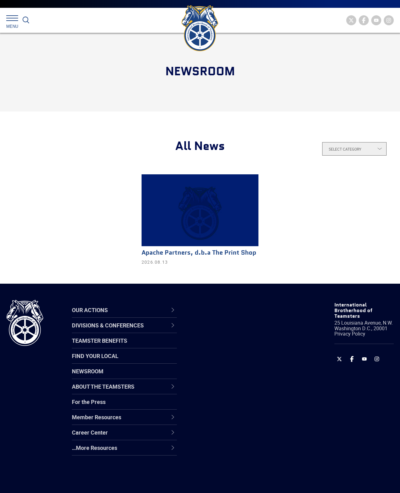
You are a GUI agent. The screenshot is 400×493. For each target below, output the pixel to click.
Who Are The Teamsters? (230, 331)
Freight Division (218, 451)
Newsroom (87, 371)
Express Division (219, 421)
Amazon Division (219, 346)
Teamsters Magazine (225, 346)
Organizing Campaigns (227, 331)
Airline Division (217, 331)
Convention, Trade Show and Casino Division (234, 406)
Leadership (213, 346)
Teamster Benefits (99, 340)
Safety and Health (221, 361)
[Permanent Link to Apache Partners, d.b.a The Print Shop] (200, 210)
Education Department (227, 346)
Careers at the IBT (221, 346)
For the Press (89, 402)
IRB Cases (211, 406)
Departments (215, 376)
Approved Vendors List (227, 391)
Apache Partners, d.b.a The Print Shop (199, 253)
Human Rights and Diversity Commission (233, 466)
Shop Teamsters (219, 361)
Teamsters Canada (223, 376)
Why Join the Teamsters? (230, 331)
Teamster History (220, 361)
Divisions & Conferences (235, 310)
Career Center (220, 310)
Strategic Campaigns (225, 346)
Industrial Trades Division (230, 481)
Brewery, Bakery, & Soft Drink (235, 361)
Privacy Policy (349, 333)
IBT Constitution (219, 391)
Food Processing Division (230, 436)
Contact (208, 331)
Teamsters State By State (231, 331)
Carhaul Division (219, 391)
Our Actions (217, 310)
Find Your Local (95, 356)
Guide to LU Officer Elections (234, 406)
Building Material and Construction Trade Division (241, 376)
